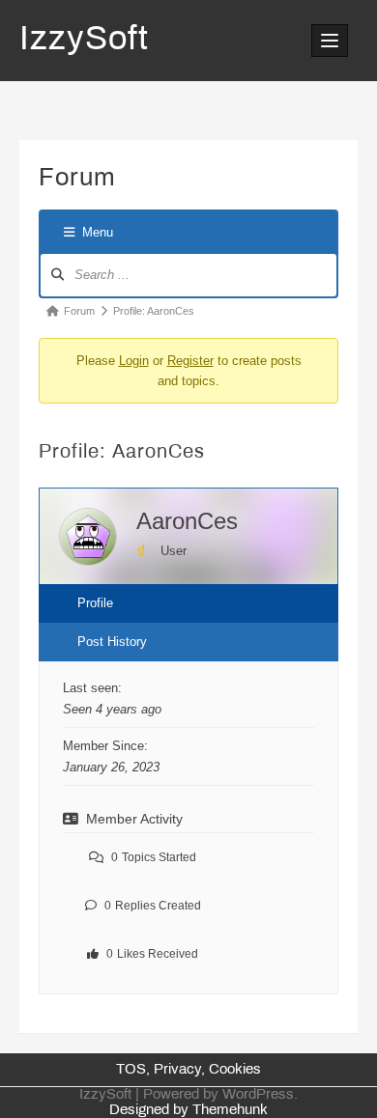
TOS (131, 1069)
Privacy (177, 1069)
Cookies (235, 1069)
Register (190, 360)
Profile (95, 603)
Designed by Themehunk (188, 1110)
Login (134, 360)
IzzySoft (84, 40)
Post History (112, 641)
